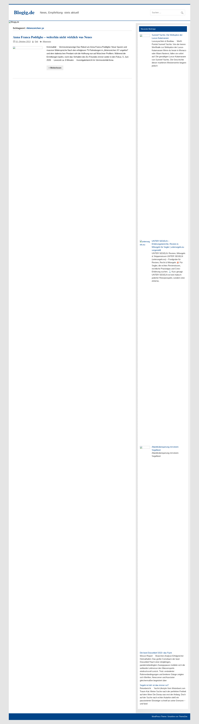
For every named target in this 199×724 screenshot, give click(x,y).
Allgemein (47, 42)
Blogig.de (24, 12)
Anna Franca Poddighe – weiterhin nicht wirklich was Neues (52, 37)
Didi (36, 42)
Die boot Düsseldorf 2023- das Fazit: (156, 653)
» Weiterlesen (55, 68)
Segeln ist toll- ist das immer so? (154, 685)
